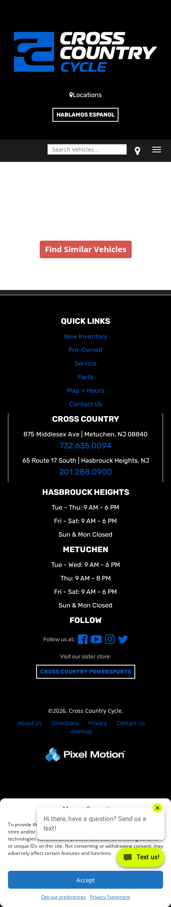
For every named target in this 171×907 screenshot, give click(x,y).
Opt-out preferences (63, 896)
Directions (65, 723)
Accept (85, 880)
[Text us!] (140, 859)
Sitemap (82, 731)
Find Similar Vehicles (85, 249)
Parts (85, 377)
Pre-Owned (85, 350)
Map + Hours (85, 390)
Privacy (97, 723)
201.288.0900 (85, 472)
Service (85, 363)
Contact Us (131, 723)
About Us (30, 723)
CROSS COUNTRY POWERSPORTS (85, 671)
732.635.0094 (85, 446)
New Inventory (85, 336)
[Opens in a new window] (137, 151)
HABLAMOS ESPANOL (85, 114)
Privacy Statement (110, 896)
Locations (87, 95)
